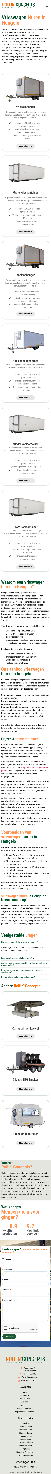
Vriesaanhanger (25, 107)
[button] (47, 5)
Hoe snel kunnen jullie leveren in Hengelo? (19, 942)
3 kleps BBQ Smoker (25, 1079)
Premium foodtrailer (25, 1134)
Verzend (9, 1336)
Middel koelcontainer (25, 444)
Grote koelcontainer (25, 527)
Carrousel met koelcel (25, 1028)
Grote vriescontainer (25, 192)
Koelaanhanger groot (25, 361)
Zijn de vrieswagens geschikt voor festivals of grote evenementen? (24, 964)
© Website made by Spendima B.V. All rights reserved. (25, 1472)
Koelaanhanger (25, 275)
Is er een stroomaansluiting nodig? (16, 958)
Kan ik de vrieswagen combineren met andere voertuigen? (21, 971)
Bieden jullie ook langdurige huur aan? (18, 977)
